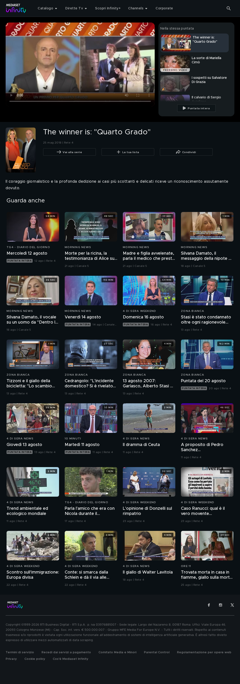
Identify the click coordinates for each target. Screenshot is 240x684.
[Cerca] (229, 8)
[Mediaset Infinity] (16, 8)
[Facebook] (209, 605)
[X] (232, 605)
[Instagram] (220, 605)
